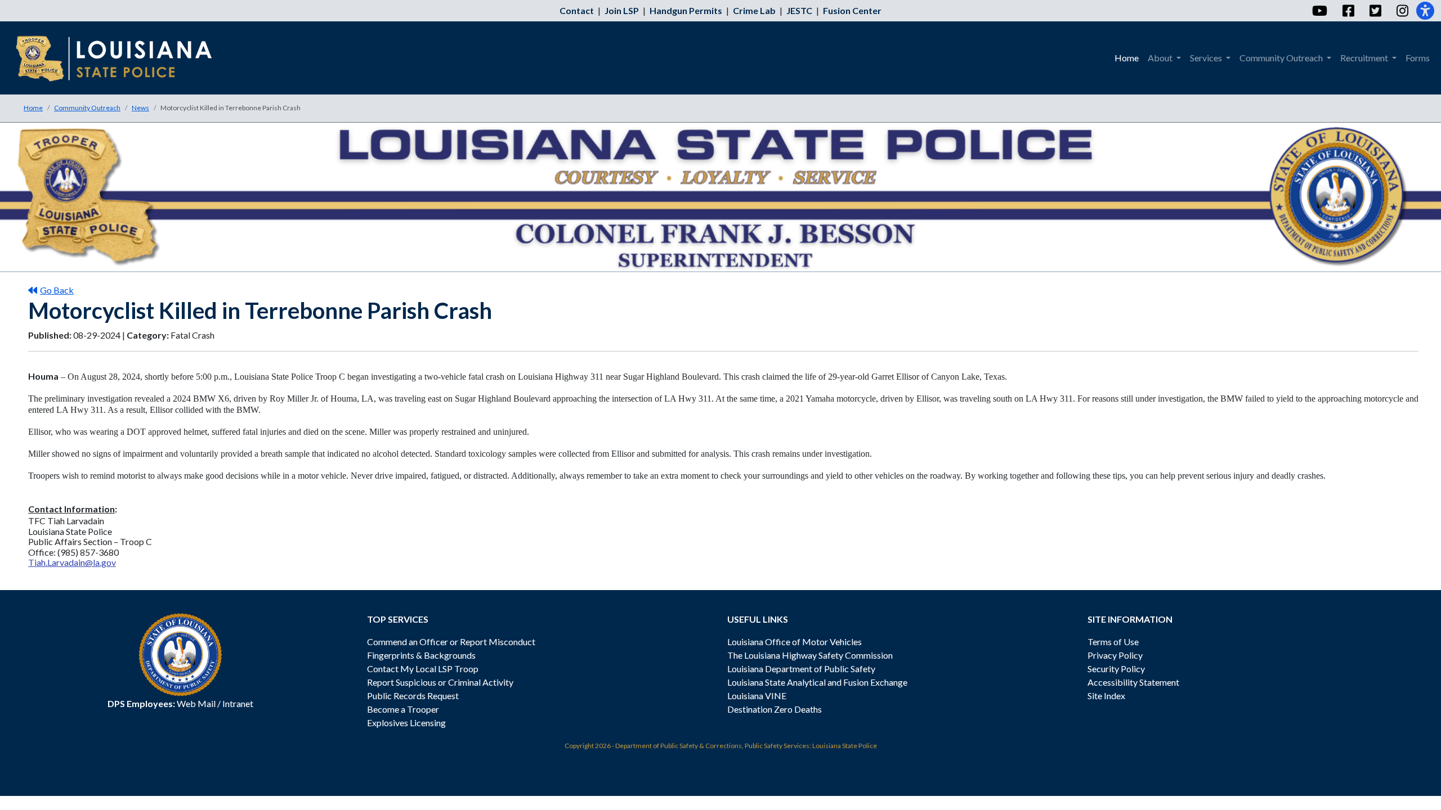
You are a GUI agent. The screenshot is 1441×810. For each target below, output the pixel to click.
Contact (577, 10)
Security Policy (1116, 668)
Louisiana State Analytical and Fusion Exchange (817, 682)
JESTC (799, 10)
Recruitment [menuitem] (1365, 57)
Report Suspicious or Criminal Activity (440, 682)
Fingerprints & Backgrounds (421, 655)
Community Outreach (87, 108)
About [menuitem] (1161, 57)
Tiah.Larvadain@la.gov (72, 562)
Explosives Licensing (406, 722)
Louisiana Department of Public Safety (801, 668)
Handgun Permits (686, 10)
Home (33, 108)
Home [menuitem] (1127, 57)
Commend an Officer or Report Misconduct (451, 641)
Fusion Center (852, 10)
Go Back (57, 290)
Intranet (237, 703)
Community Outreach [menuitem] (1281, 57)
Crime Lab (754, 10)
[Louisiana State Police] (122, 58)
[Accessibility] (1425, 11)
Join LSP (622, 10)
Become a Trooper (403, 709)
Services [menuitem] (1207, 57)
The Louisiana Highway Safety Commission (810, 655)
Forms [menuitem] (1418, 57)
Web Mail (196, 703)
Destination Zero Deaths (774, 709)
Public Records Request (413, 695)
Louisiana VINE (756, 695)
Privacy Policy (1115, 655)
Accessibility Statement (1133, 682)
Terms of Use (1113, 641)
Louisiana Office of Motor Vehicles (794, 641)
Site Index (1106, 695)
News (140, 108)
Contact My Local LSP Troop (422, 668)
